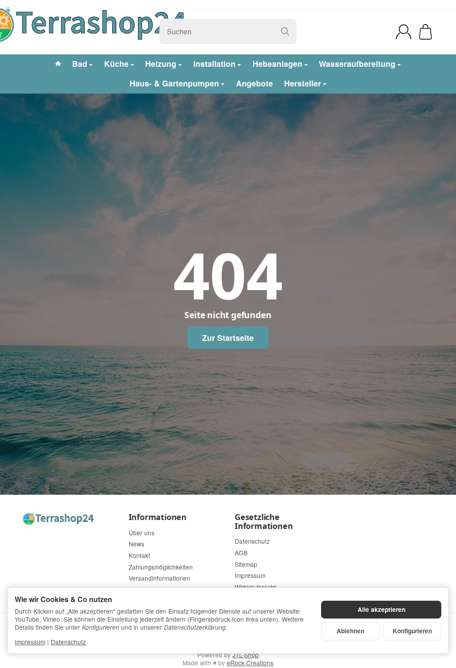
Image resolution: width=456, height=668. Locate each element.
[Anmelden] (403, 32)
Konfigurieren (412, 631)
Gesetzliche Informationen (264, 522)
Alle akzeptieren (381, 609)
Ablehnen (350, 631)
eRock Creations (250, 662)
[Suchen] (285, 31)
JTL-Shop (245, 654)
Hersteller (302, 83)
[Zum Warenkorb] (425, 32)
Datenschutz (68, 641)
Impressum (30, 641)
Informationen (158, 517)
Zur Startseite (228, 337)
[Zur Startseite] (68, 519)
